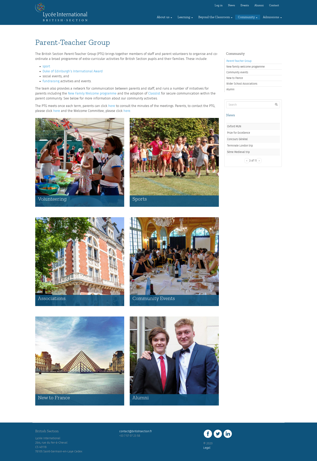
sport (46, 66)
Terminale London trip (240, 145)
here (111, 106)
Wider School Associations (241, 83)
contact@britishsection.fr (135, 431)
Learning (184, 17)
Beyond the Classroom (214, 17)
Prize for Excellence (238, 132)
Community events (237, 72)
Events (245, 5)
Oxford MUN (234, 126)
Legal (206, 447)
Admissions (271, 17)
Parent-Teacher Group (239, 61)
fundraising (51, 81)
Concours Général (237, 139)
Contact (274, 5)
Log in (219, 5)
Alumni (259, 5)
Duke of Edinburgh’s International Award (73, 71)
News (231, 5)
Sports (139, 199)
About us (163, 17)
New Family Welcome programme (92, 93)
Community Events (153, 298)
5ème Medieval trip (238, 152)
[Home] (62, 12)
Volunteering (52, 199)
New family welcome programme (245, 66)
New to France (54, 398)
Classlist (154, 93)
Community (247, 17)
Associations (51, 298)
